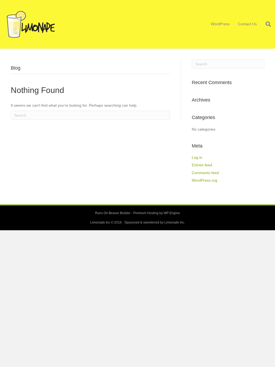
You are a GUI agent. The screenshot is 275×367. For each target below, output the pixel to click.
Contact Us (247, 24)
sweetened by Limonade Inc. (164, 222)
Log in (197, 157)
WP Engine (172, 213)
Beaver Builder (120, 213)
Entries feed (202, 165)
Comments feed (205, 173)
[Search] (266, 24)
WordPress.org (204, 180)
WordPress (220, 24)
